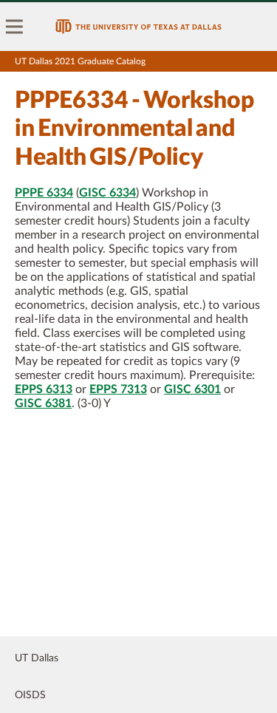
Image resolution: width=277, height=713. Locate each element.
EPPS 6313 (43, 389)
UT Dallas (36, 658)
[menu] (15, 26)
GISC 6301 (192, 389)
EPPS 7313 (118, 389)
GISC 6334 (107, 193)
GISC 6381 (43, 403)
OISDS (30, 695)
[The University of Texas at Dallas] (138, 26)
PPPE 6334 (44, 193)
